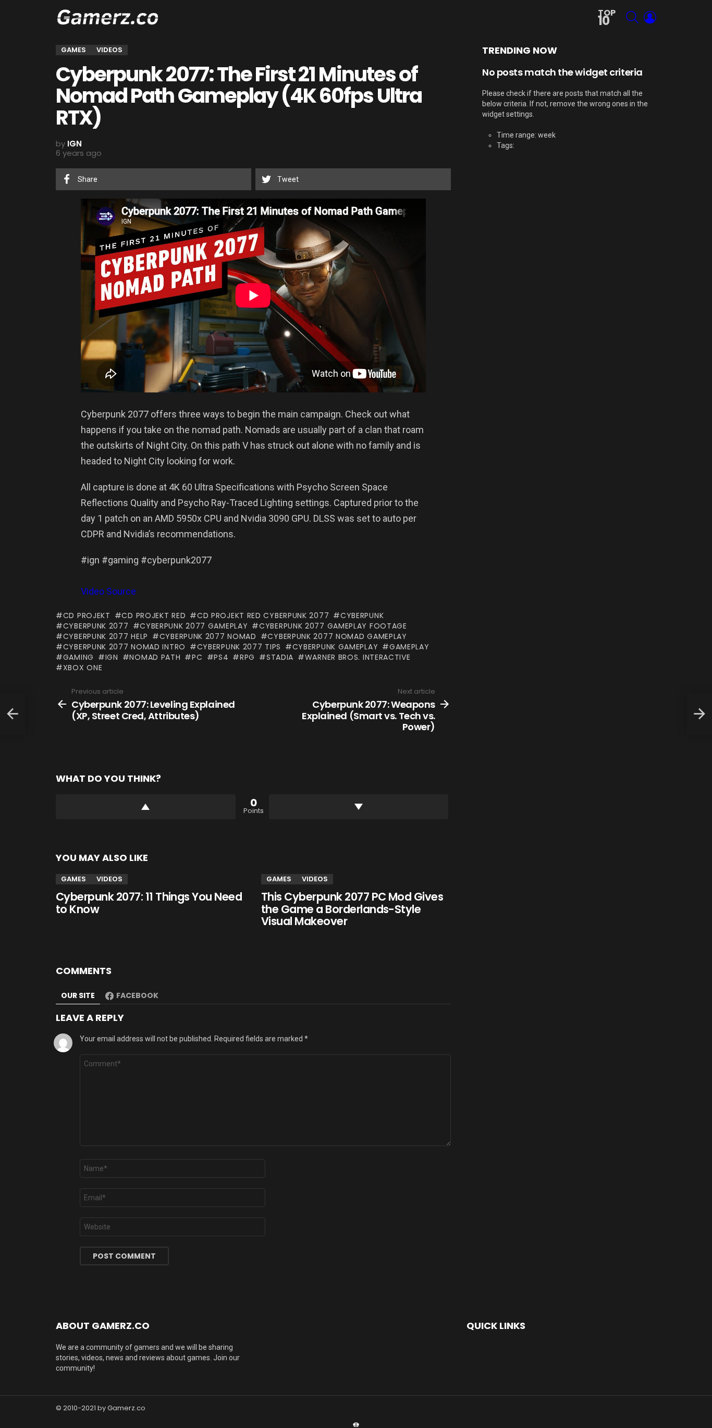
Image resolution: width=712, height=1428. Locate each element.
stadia (279, 657)
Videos (109, 879)
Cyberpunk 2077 (96, 626)
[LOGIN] (650, 17)
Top (607, 18)
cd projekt (87, 615)
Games (73, 879)
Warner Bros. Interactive (358, 657)
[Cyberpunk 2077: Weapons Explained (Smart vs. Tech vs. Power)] (699, 714)
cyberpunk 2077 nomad (207, 636)
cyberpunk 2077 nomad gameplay (337, 636)
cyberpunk (362, 615)
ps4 (221, 657)
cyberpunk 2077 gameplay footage (333, 626)
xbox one (82, 667)
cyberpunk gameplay (335, 647)
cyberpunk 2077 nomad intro (124, 647)
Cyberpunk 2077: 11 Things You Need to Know (149, 903)
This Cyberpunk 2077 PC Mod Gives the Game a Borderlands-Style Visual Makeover (352, 909)
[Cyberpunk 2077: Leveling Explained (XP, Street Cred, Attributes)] (12, 714)
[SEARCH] (632, 17)
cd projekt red (153, 615)
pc (197, 657)
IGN (111, 657)
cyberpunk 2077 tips (239, 647)
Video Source (108, 591)
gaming (78, 657)
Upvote (146, 806)
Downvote (359, 806)
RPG (247, 657)
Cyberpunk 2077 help (105, 636)
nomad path (154, 657)
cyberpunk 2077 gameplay (194, 626)
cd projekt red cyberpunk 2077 (263, 615)
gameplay (409, 647)
